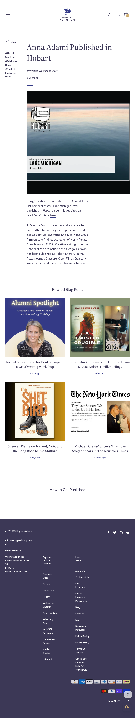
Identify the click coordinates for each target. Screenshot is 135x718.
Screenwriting (50, 613)
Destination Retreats (49, 641)
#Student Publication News (10, 73)
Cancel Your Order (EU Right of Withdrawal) (81, 664)
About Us (80, 570)
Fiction (46, 584)
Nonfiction (48, 590)
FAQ (77, 619)
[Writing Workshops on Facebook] (108, 533)
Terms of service (80, 650)
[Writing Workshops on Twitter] (115, 533)
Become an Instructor (81, 628)
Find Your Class (47, 576)
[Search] (118, 14)
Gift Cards (48, 659)
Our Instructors (80, 585)
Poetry (46, 596)
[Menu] (8, 14)
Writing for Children (48, 604)
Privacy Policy (82, 642)
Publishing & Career (49, 621)
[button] (126, 15)
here (53, 215)
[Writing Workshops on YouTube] (128, 533)
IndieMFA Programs (48, 631)
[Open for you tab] (127, 707)
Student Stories (47, 651)
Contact (79, 613)
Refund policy (82, 636)
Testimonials (82, 577)
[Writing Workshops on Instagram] (121, 533)
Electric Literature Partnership (81, 597)
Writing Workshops (22, 531)
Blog (77, 607)
